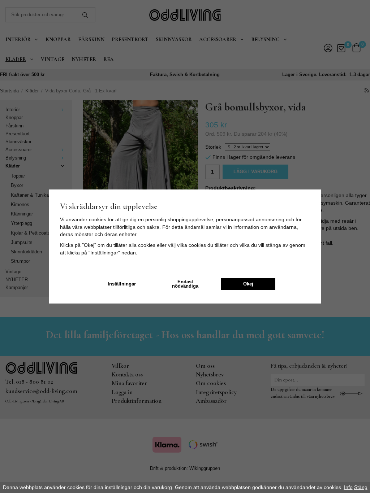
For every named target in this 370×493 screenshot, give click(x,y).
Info (348, 487)
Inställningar (122, 284)
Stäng (360, 487)
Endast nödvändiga (185, 284)
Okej (248, 284)
